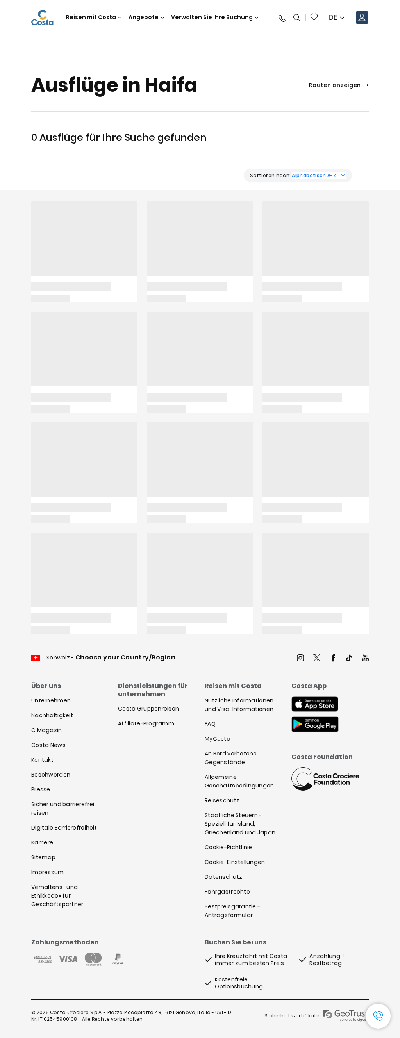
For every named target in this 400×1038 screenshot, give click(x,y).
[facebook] (333, 658)
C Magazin (46, 730)
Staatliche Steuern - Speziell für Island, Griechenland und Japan (240, 823)
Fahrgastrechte (227, 892)
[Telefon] (280, 17)
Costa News (48, 745)
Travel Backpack (314, 17)
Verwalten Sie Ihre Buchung (212, 17)
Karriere (42, 842)
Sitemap (43, 857)
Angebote (144, 17)
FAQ (210, 724)
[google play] (315, 725)
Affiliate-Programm (146, 723)
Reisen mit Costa (91, 17)
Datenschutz (223, 877)
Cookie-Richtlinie (228, 847)
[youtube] (365, 658)
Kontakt (42, 760)
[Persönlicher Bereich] (362, 17)
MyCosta (217, 739)
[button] (314, 17)
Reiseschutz (222, 800)
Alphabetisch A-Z (314, 175)
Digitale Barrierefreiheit (64, 828)
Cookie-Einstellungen (235, 862)
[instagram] (300, 658)
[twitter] (316, 658)
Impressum (47, 872)
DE (333, 17)
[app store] (314, 704)
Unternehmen (51, 700)
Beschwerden (50, 774)
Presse (40, 789)
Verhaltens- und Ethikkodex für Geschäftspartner (57, 895)
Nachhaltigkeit (52, 715)
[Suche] (297, 17)
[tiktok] (349, 658)
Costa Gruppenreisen (148, 709)
